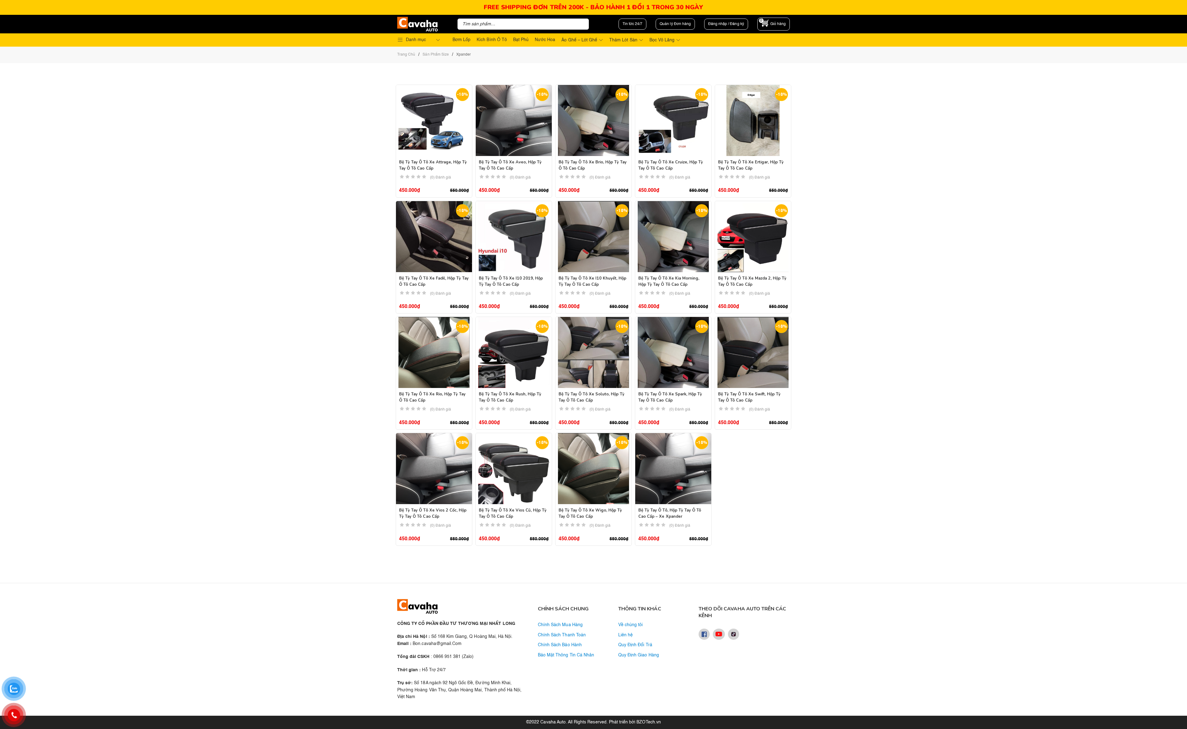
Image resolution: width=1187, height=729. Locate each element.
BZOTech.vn (648, 722)
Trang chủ (406, 55)
